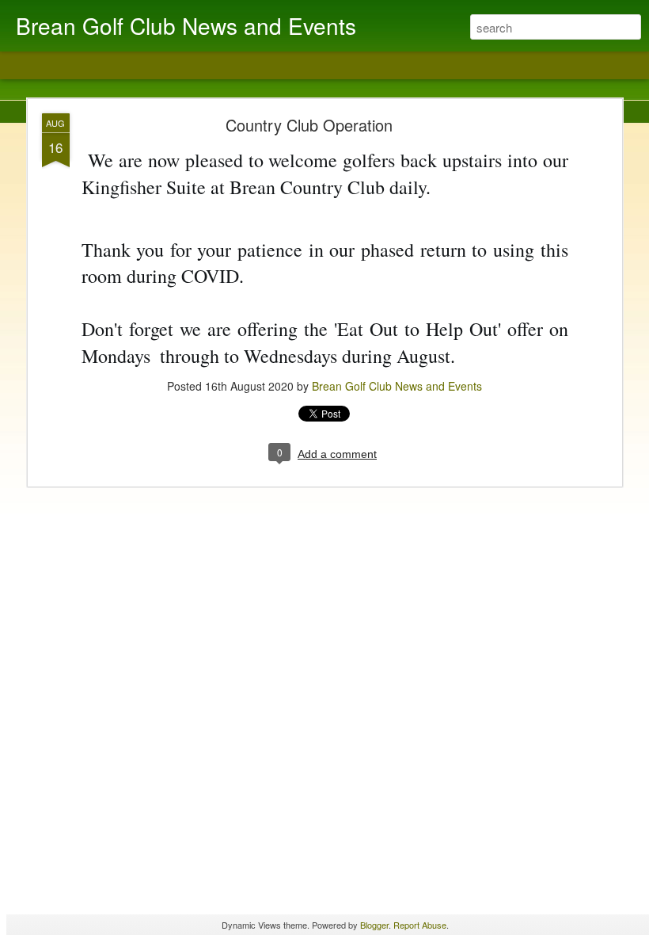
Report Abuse (419, 924)
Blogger (374, 924)
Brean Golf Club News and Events (397, 386)
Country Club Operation (309, 124)
